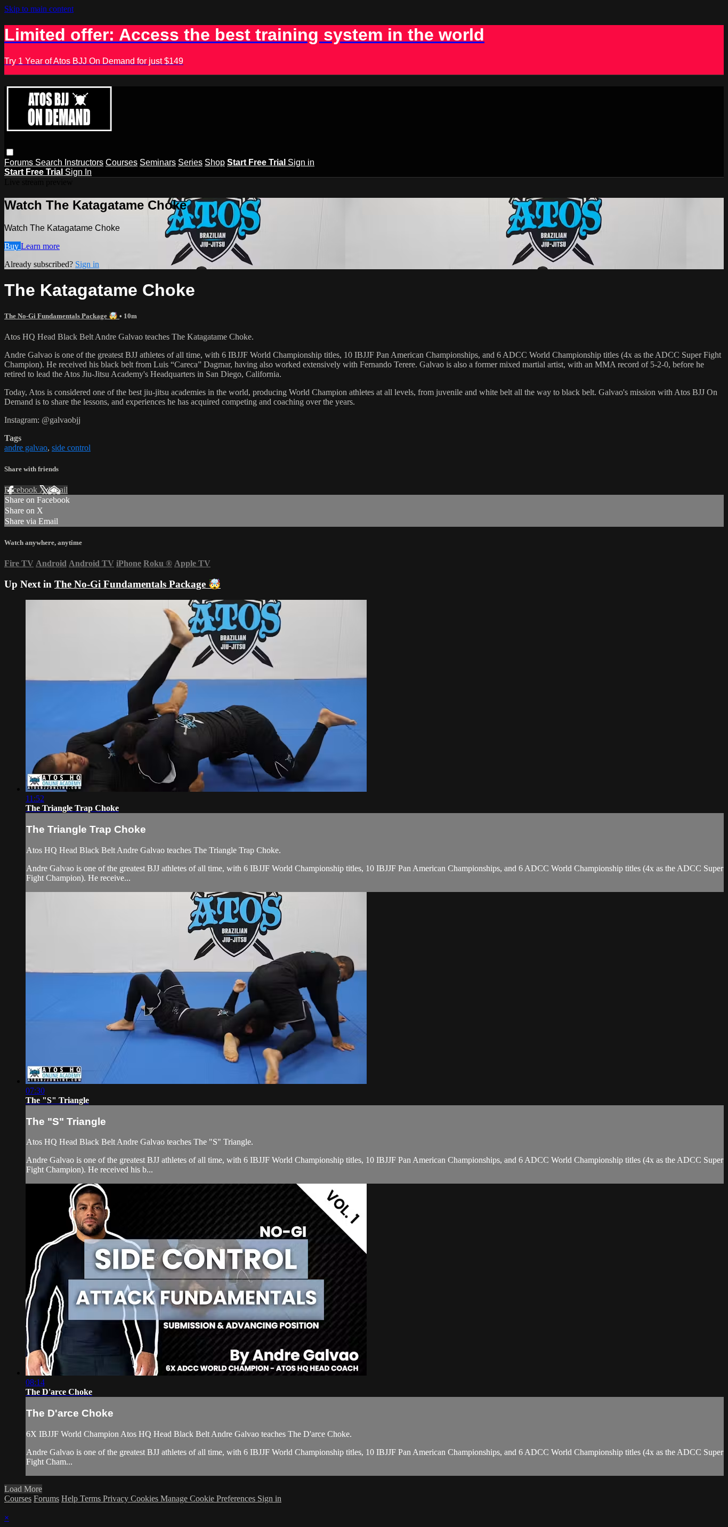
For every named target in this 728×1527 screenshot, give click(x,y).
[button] (9, 152)
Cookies (145, 1498)
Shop (215, 162)
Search (49, 162)
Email (58, 489)
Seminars (158, 162)
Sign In (78, 171)
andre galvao (25, 447)
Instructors (83, 162)
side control (71, 447)
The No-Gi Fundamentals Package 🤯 (61, 316)
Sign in (301, 162)
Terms (91, 1498)
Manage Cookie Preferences (208, 1498)
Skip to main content (39, 8)
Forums (19, 162)
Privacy (117, 1498)
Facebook (21, 489)
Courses (121, 162)
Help (70, 1498)
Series (190, 162)
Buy (12, 246)
